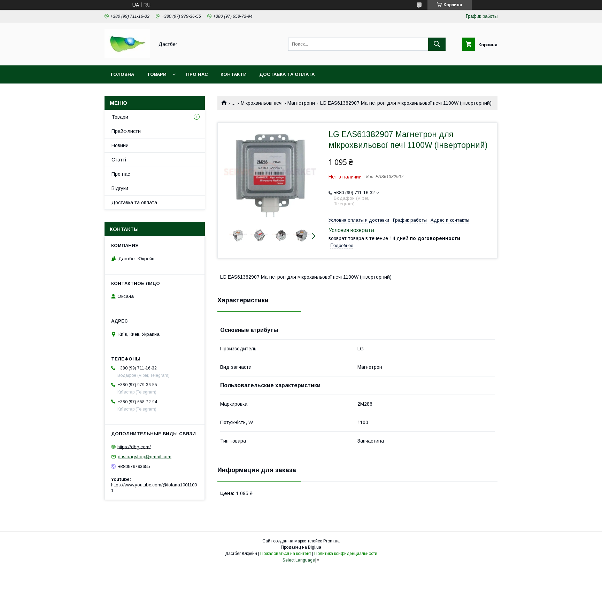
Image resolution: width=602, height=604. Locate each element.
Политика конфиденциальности (345, 553)
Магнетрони (301, 103)
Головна (122, 74)
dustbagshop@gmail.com (144, 456)
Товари (157, 74)
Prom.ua (331, 541)
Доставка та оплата (287, 74)
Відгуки (119, 188)
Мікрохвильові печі (262, 103)
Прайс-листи (126, 131)
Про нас (197, 74)
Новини (120, 145)
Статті (118, 159)
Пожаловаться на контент (285, 553)
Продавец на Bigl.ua (301, 547)
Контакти (234, 74)
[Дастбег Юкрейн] (127, 56)
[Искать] (437, 44)
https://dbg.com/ (134, 446)
